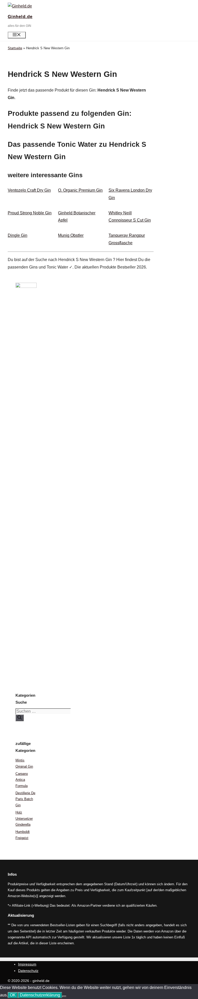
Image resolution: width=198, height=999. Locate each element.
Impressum (27, 964)
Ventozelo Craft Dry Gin (29, 190)
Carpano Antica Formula (21, 780)
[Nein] (64, 996)
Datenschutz (28, 971)
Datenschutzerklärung (40, 995)
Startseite (15, 48)
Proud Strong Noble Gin (30, 213)
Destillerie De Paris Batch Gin (25, 799)
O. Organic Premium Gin (80, 190)
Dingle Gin (17, 235)
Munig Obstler (71, 235)
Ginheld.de (20, 16)
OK (13, 995)
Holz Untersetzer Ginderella (24, 818)
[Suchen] (19, 717)
